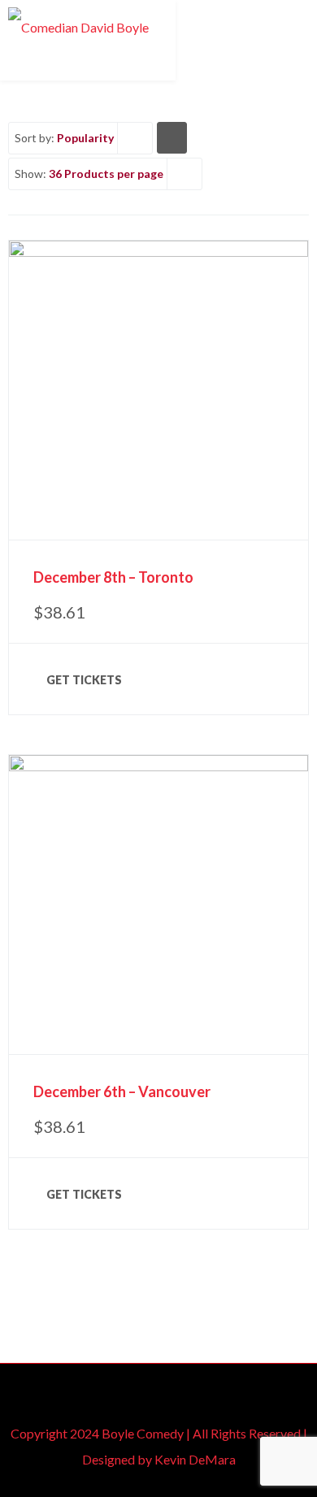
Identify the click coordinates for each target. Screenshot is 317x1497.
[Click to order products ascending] (171, 137)
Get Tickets (84, 680)
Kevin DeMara (195, 1459)
